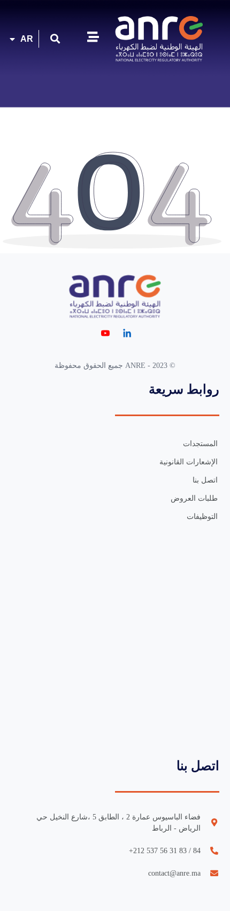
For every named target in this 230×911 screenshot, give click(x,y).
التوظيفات (202, 517)
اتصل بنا (205, 480)
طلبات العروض (194, 498)
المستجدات (200, 444)
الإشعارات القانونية (188, 462)
